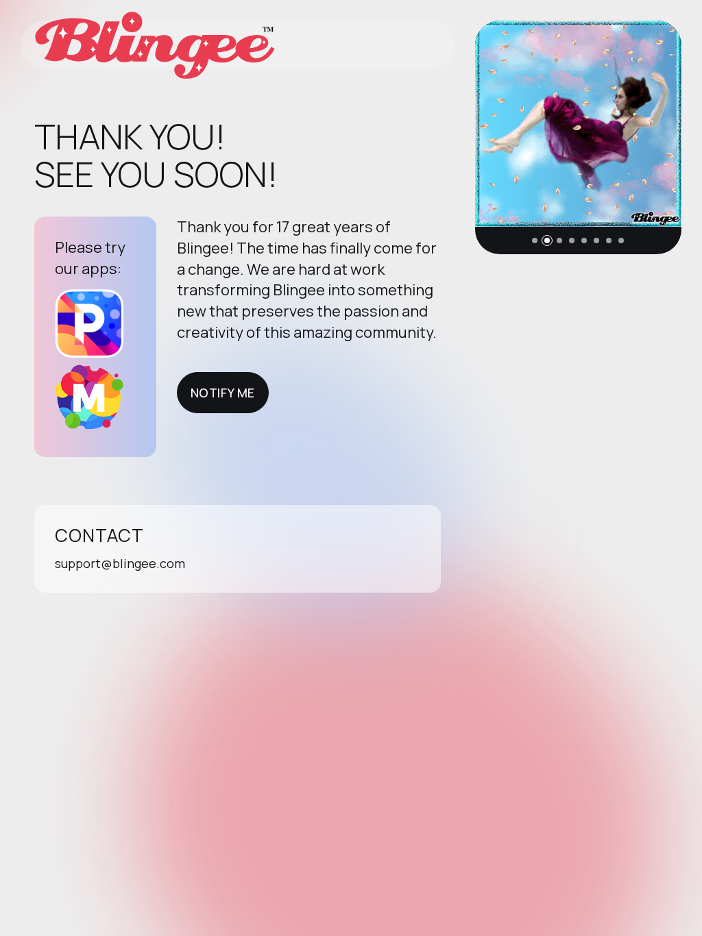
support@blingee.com (120, 563)
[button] (534, 240)
